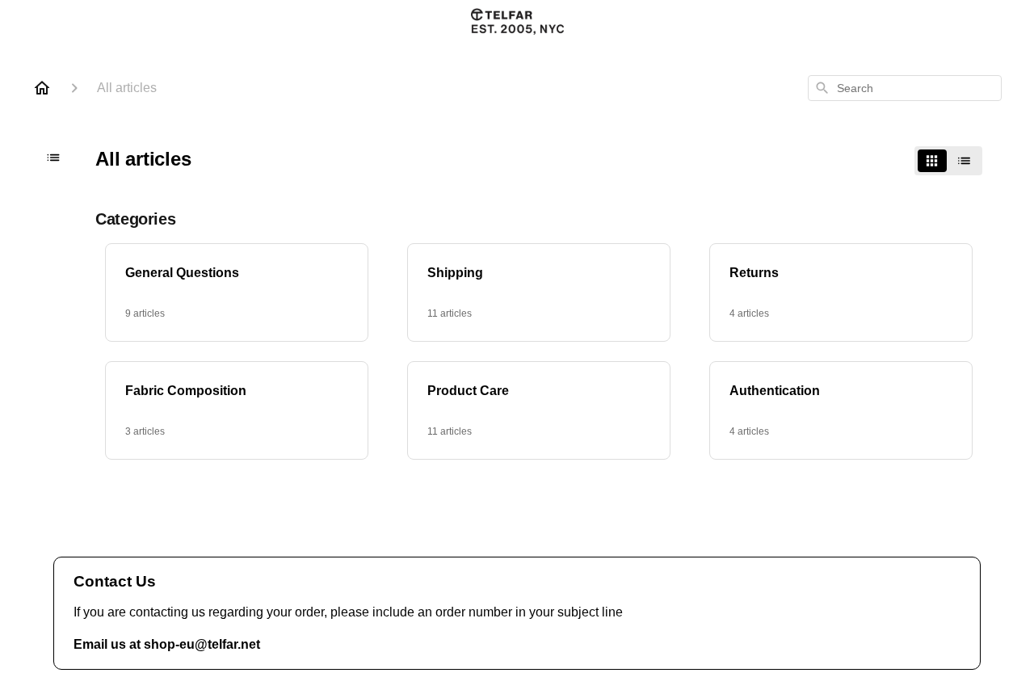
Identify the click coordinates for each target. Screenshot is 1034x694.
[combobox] (905, 88)
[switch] (948, 160)
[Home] (42, 88)
